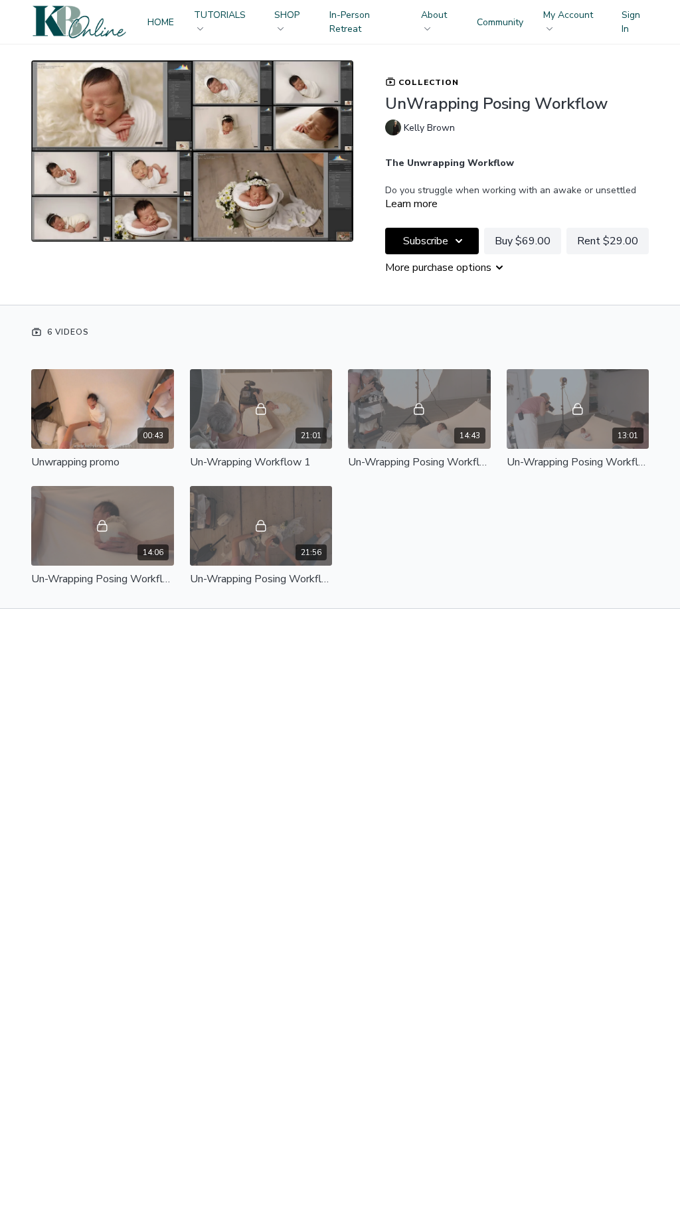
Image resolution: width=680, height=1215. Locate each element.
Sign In (631, 22)
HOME (160, 22)
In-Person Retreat (349, 22)
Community (500, 22)
